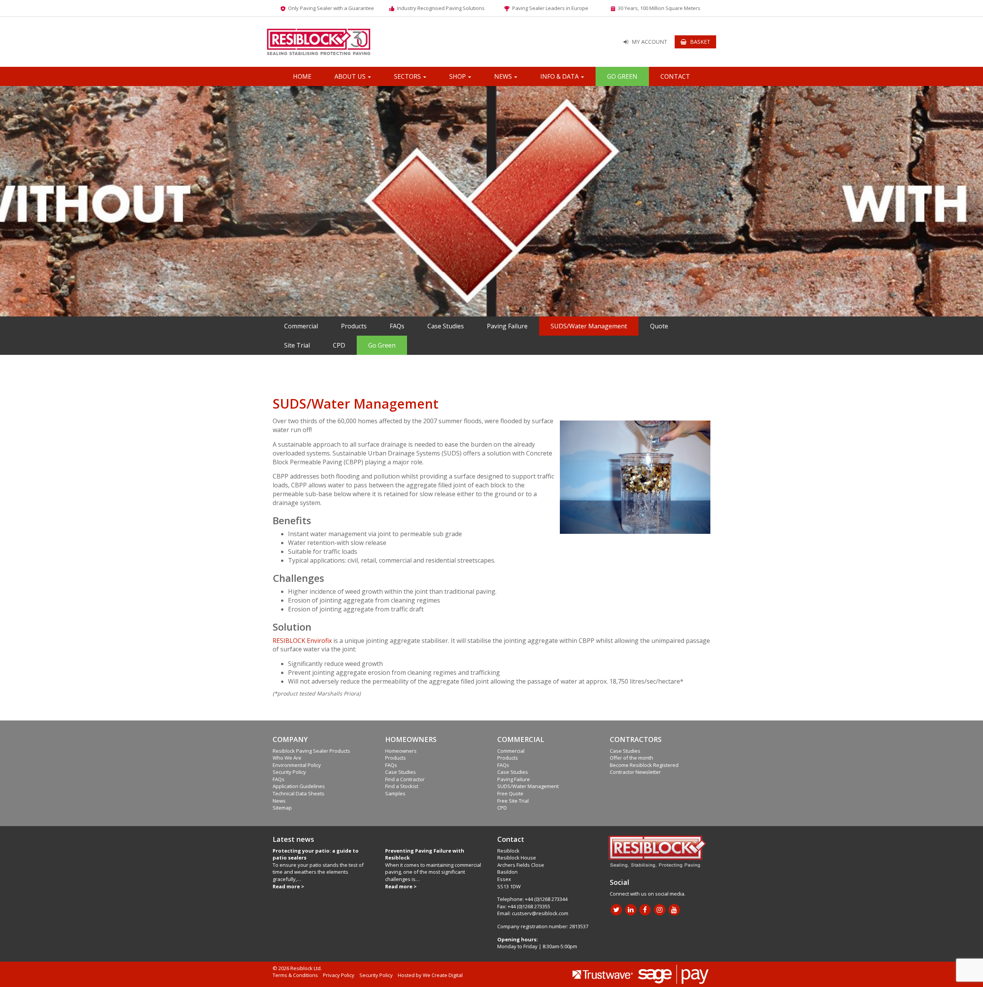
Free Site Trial (513, 800)
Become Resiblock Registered (644, 765)
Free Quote (510, 793)
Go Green (622, 76)
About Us (350, 76)
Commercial (301, 326)
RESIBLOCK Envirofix (302, 640)
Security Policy (289, 771)
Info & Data (560, 76)
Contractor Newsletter (635, 771)
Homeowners (401, 750)
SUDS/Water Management (589, 326)
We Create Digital (443, 975)
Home (302, 76)
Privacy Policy (338, 975)
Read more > (288, 886)
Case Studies (445, 326)
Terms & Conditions (295, 975)
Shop (458, 76)
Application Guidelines (299, 786)
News (503, 76)
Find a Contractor (405, 779)
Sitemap (282, 807)
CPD (339, 345)
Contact (675, 76)
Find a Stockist (401, 786)
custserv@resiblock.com (540, 913)
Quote (659, 326)
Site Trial (297, 345)
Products (354, 326)
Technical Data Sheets (298, 793)
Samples (395, 793)
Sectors (408, 76)
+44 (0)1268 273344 (546, 899)
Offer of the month (631, 757)
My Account (649, 41)
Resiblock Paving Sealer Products (311, 750)
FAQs (397, 326)
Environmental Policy (297, 765)
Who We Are (287, 757)
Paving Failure (507, 326)
